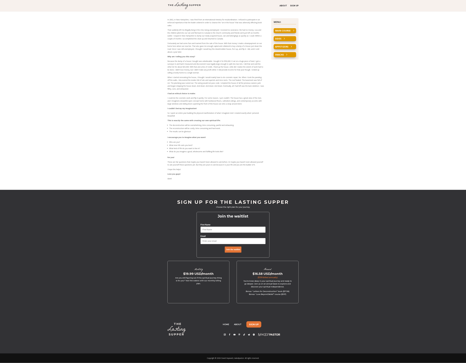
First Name (205, 225)
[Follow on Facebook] (230, 335)
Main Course (283, 30)
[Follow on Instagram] (225, 335)
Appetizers (281, 46)
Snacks (279, 54)
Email (203, 236)
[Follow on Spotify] (254, 335)
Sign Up (294, 6)
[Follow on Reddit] (249, 335)
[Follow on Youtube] (234, 335)
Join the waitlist (233, 249)
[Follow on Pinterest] (239, 335)
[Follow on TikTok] (244, 335)
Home (226, 324)
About (283, 6)
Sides (278, 38)
